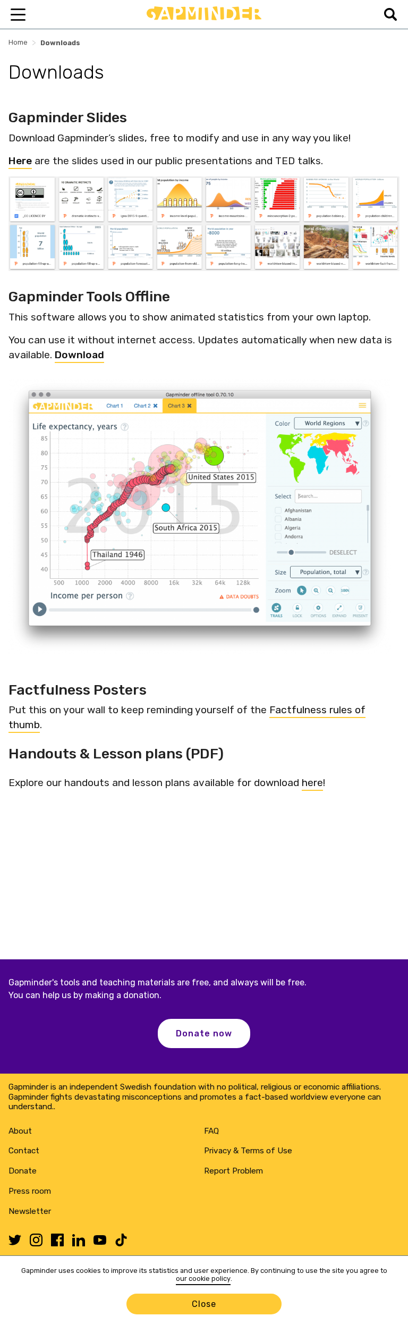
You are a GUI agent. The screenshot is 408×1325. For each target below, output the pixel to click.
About (20, 1131)
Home (18, 42)
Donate (22, 1171)
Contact (23, 1150)
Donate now (204, 1033)
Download (79, 355)
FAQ (211, 1131)
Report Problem (233, 1171)
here (312, 783)
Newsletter (29, 1211)
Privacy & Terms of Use (248, 1150)
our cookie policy (203, 1278)
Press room (29, 1191)
